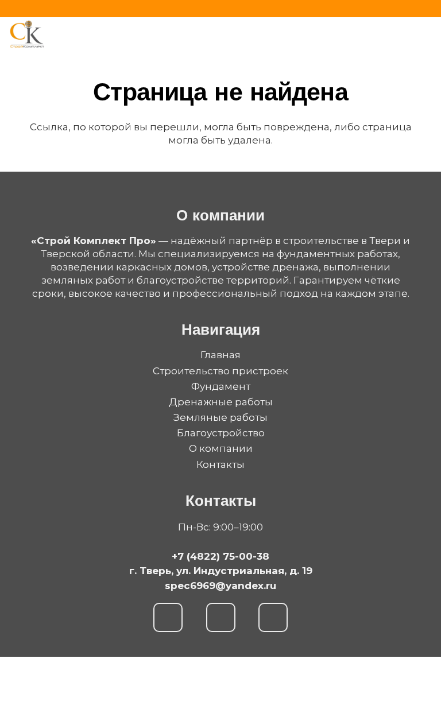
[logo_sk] (27, 34)
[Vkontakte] (273, 617)
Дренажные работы (221, 402)
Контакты (220, 464)
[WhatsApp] (168, 617)
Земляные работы (220, 417)
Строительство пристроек (220, 371)
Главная (220, 355)
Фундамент (220, 386)
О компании (221, 448)
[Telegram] (220, 617)
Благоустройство (221, 433)
